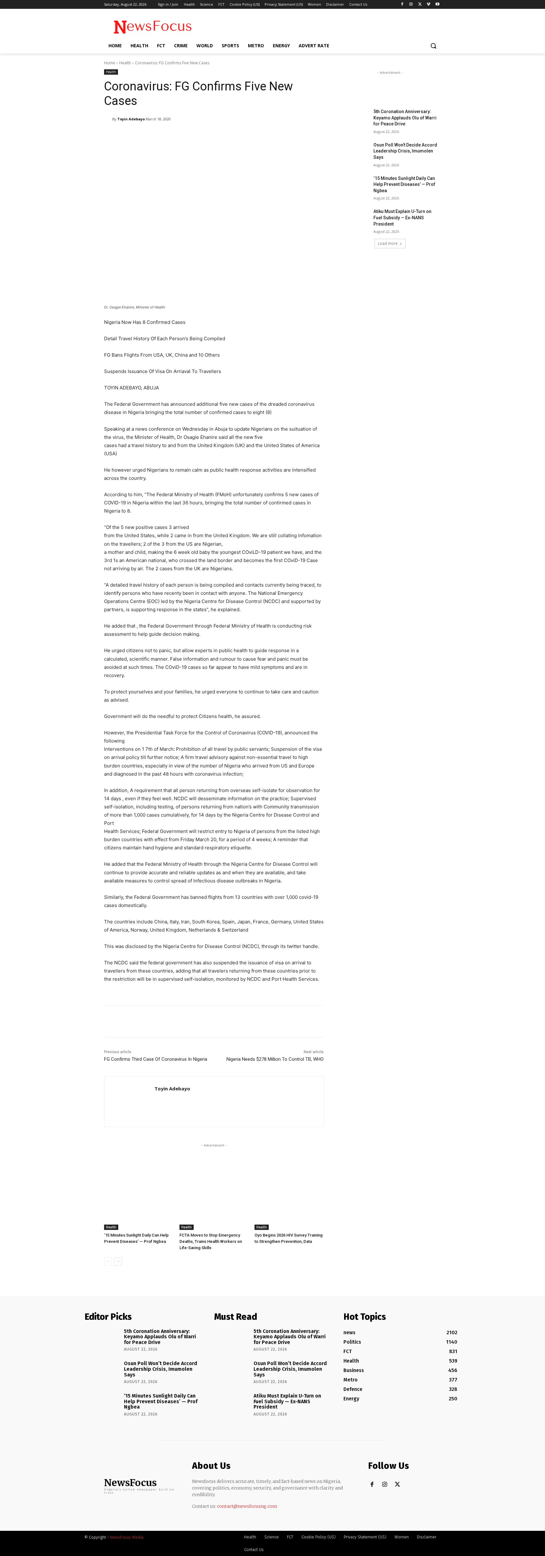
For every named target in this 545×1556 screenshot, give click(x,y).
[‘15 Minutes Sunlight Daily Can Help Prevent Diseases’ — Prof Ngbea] (138, 1205)
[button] (433, 45)
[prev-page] (108, 1261)
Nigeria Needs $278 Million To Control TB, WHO (275, 1059)
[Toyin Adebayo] (108, 119)
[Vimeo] (428, 4)
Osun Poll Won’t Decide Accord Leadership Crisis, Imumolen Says (405, 151)
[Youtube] (437, 4)
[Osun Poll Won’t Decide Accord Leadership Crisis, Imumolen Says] (354, 153)
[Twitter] (420, 4)
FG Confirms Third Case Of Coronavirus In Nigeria (155, 1059)
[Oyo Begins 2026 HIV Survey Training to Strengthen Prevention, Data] (289, 1205)
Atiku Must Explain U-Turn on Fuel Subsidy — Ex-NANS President (402, 217)
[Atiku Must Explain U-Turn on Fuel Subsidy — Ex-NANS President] (354, 219)
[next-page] (118, 1261)
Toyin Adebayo (131, 119)
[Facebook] (402, 4)
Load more (388, 243)
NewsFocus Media (127, 1537)
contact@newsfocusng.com (247, 1506)
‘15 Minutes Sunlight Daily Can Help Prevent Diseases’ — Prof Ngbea (404, 184)
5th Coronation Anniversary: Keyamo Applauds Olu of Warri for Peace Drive (405, 117)
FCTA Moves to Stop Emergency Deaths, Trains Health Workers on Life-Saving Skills (210, 1241)
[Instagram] (411, 4)
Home (109, 63)
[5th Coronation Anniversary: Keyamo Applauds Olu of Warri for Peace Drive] (354, 119)
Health (125, 63)
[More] (266, 135)
